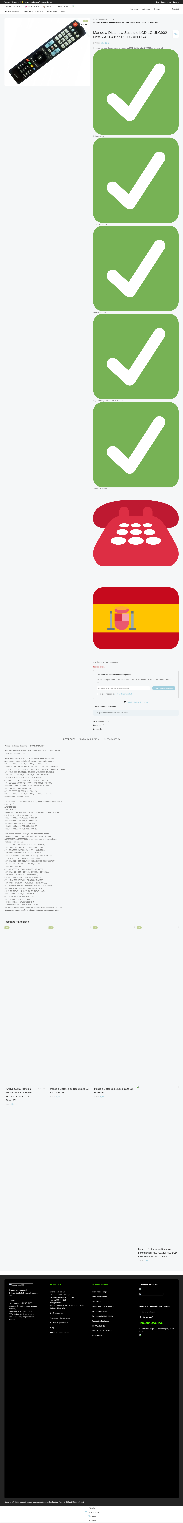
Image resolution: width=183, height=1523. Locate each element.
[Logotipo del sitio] (91, 9)
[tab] (69, 738)
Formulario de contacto (59, 1332)
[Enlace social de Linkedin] (150, 2)
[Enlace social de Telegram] (152, 2)
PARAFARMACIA (15, 1314)
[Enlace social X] (145, 2)
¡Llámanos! (146, 1317)
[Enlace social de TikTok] (173, 1502)
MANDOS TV (104, 19)
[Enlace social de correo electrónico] (157, 1502)
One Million (96, 1301)
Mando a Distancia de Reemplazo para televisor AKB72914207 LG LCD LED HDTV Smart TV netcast (157, 1253)
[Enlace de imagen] (21, 1285)
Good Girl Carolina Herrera (103, 1306)
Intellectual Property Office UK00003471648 (66, 1502)
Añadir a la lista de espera (163, 688)
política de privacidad (123, 694)
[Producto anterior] (94, 27)
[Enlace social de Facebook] (142, 2)
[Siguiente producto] (99, 27)
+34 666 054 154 (150, 1323)
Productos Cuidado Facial (102, 1316)
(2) (44, 1088)
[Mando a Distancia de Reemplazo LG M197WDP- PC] (114, 1006)
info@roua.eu (55, 1303)
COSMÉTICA (25, 1311)
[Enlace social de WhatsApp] (169, 1502)
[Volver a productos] (97, 27)
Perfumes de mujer (99, 1292)
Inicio (95, 19)
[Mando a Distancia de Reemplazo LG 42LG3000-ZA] (69, 1006)
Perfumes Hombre (99, 1297)
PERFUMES (27, 1303)
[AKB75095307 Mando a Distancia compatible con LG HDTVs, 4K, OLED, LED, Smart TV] (25, 1006)
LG (113, 19)
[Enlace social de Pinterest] (147, 2)
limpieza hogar (24, 1306)
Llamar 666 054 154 (58, 1300)
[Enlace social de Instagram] (161, 1502)
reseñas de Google (161, 1306)
